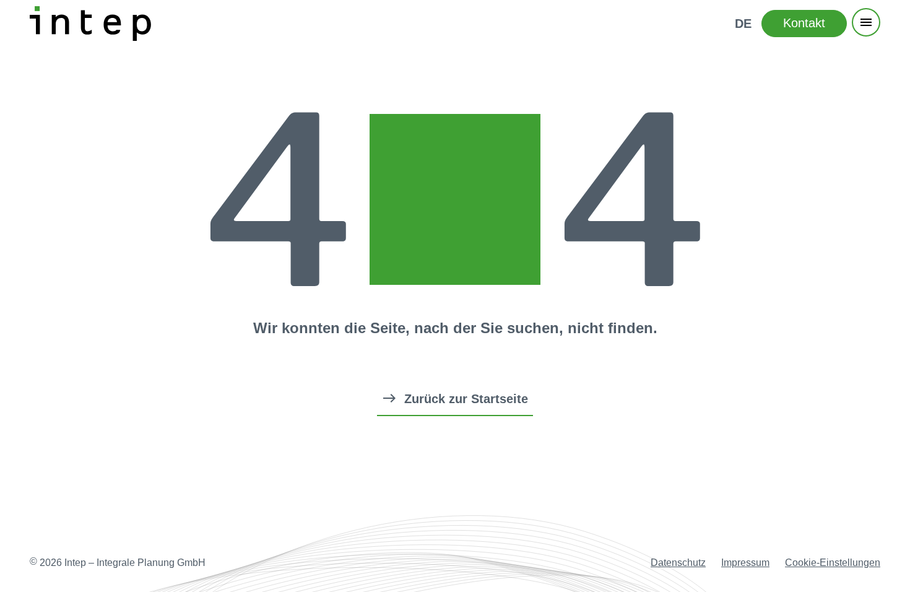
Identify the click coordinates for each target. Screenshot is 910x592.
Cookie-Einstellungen (832, 562)
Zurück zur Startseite (466, 399)
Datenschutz (678, 562)
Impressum (745, 562)
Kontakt (804, 23)
